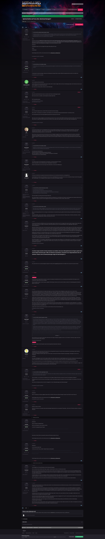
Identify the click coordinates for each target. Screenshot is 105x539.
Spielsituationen (33, 21)
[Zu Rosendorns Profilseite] (26, 223)
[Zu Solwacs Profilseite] (26, 485)
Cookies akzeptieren (80, 536)
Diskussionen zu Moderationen (55, 52)
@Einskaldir (34, 342)
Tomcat (26, 253)
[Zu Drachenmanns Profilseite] (26, 145)
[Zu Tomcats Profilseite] (26, 250)
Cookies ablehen (71, 536)
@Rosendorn (34, 277)
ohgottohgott (26, 319)
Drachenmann (26, 147)
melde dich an (53, 512)
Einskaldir (26, 66)
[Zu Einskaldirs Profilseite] (26, 63)
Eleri (26, 132)
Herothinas (26, 470)
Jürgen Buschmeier (26, 84)
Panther (25, 21)
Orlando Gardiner (43, 32)
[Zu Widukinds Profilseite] (26, 351)
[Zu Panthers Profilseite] (23, 21)
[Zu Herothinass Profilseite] (26, 467)
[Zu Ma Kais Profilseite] (26, 187)
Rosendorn (43, 317)
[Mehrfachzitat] (32, 58)
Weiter (26, 27)
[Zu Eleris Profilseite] (26, 129)
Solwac (26, 487)
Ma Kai (26, 189)
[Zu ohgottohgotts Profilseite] (26, 316)
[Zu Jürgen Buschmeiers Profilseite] (26, 82)
